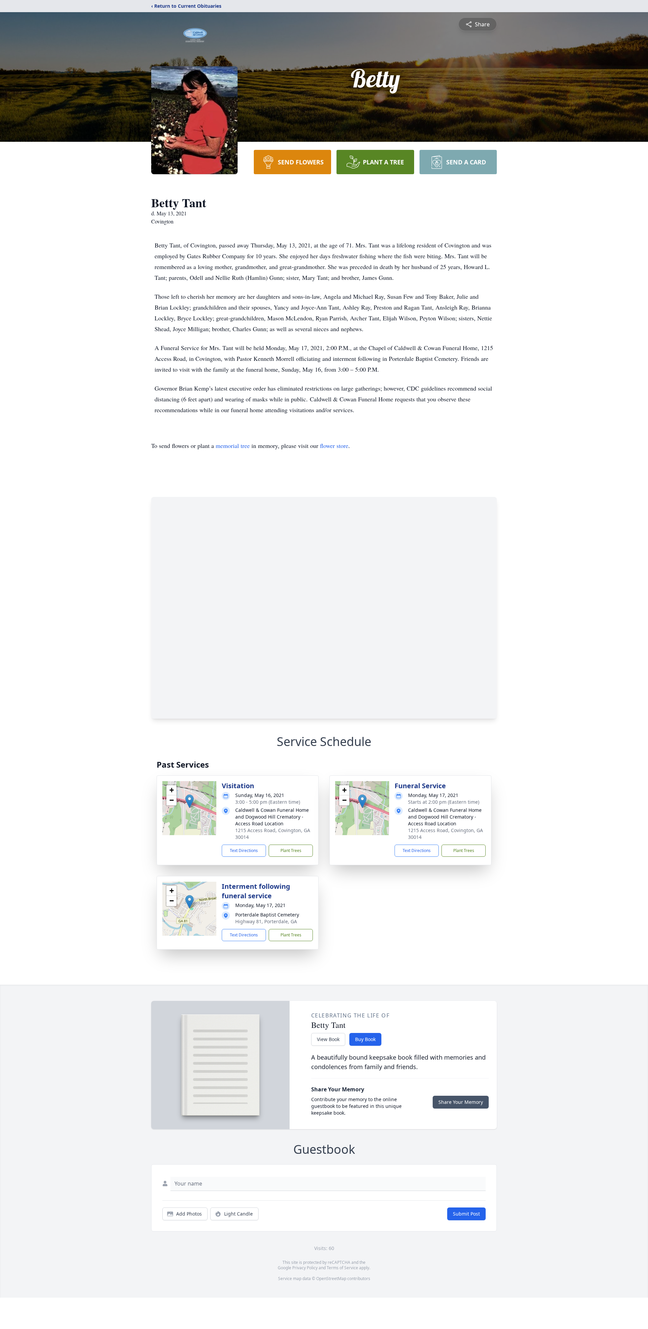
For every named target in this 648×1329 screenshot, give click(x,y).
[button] (189, 801)
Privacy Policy (305, 1268)
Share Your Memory (460, 1102)
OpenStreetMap (331, 1278)
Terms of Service (342, 1268)
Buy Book (365, 1039)
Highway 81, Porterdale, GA (266, 921)
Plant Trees (290, 850)
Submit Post (466, 1214)
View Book (328, 1039)
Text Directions (244, 850)
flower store (334, 446)
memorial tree (233, 446)
